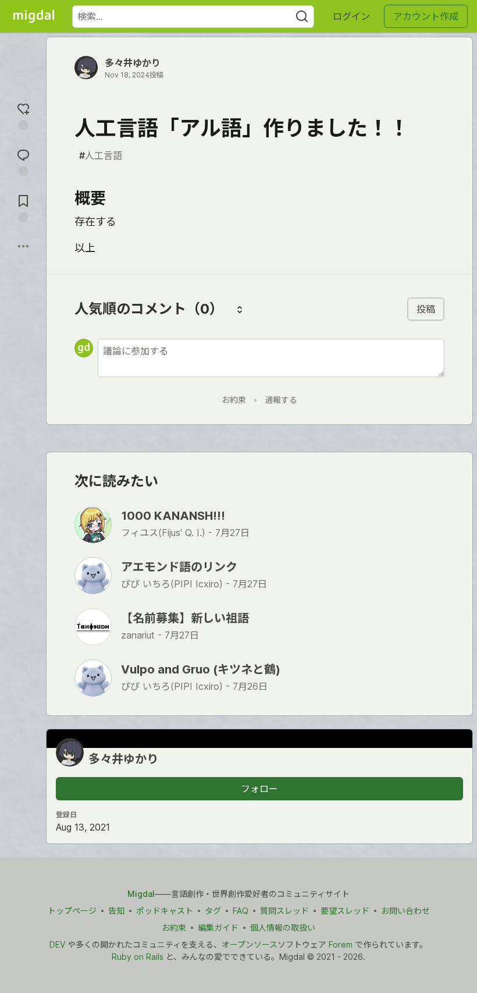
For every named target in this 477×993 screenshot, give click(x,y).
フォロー (259, 789)
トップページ (72, 911)
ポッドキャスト (164, 911)
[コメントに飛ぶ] (23, 161)
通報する (281, 400)
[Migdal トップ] (34, 16)
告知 (116, 911)
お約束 (234, 400)
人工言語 (100, 155)
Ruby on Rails (137, 957)
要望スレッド (345, 911)
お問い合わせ (405, 911)
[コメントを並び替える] (239, 309)
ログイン (351, 16)
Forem (341, 944)
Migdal (141, 894)
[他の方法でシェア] (23, 246)
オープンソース (249, 944)
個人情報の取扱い (282, 927)
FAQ (240, 911)
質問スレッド (284, 911)
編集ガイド (218, 927)
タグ (213, 911)
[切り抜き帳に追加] (23, 207)
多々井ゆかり (133, 63)
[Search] (302, 16)
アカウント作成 (425, 16)
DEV (57, 944)
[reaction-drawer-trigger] (23, 115)
